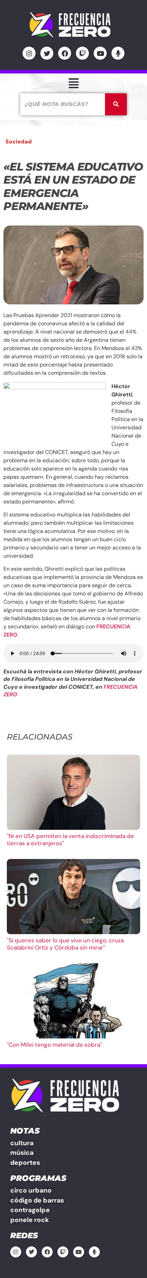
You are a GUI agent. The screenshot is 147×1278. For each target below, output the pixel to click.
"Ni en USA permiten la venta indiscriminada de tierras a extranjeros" (70, 839)
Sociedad (18, 141)
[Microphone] (117, 53)
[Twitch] (82, 53)
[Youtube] (100, 53)
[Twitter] (46, 53)
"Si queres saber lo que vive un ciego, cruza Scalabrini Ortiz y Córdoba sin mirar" (65, 944)
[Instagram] (29, 53)
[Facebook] (64, 53)
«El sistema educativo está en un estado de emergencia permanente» (73, 186)
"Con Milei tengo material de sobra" (54, 1044)
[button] (73, 83)
